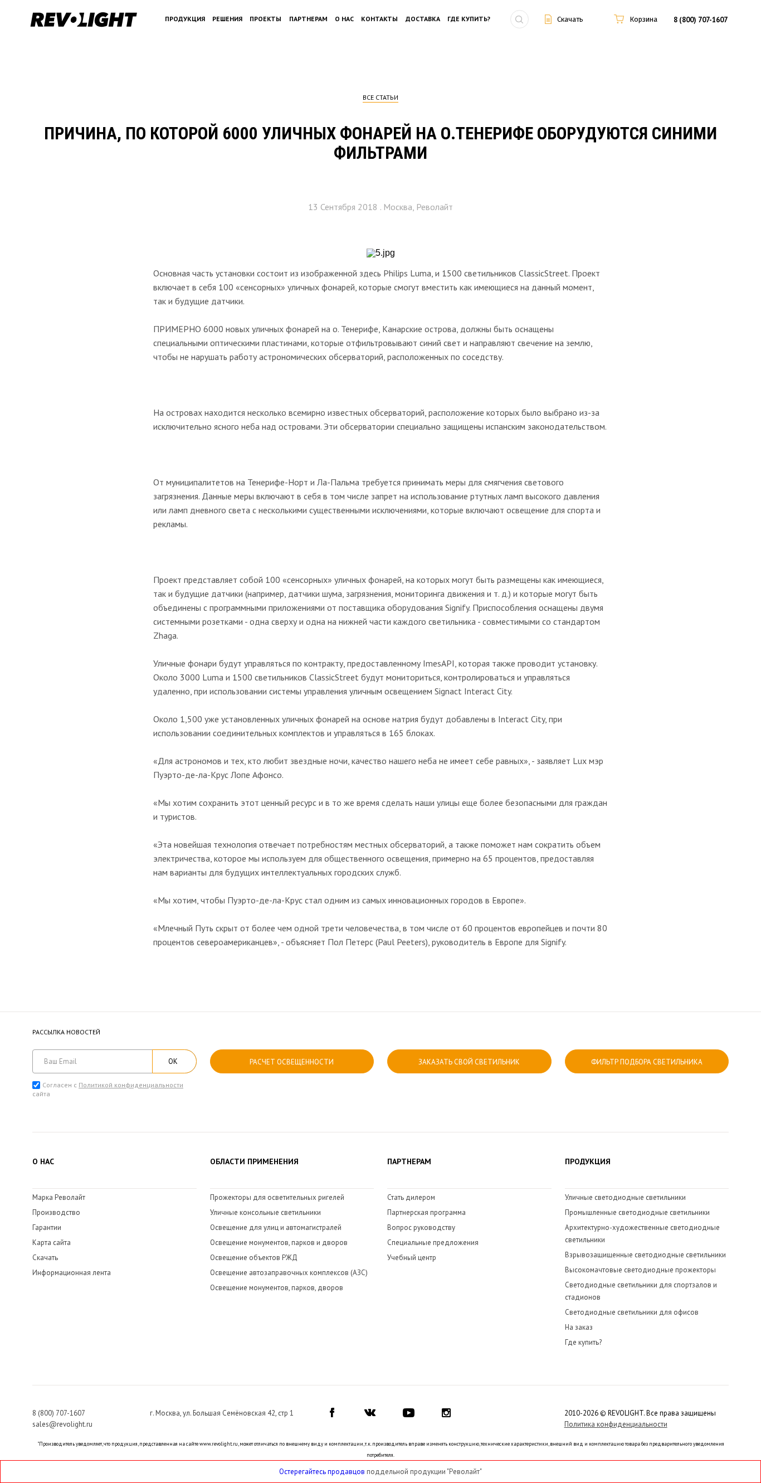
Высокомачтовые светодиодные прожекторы (640, 1270)
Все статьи (380, 97)
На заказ (579, 1327)
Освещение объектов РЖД (253, 1257)
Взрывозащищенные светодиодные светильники (645, 1255)
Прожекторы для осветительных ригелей (277, 1197)
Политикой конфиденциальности (131, 1085)
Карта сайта (51, 1242)
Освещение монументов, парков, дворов (276, 1287)
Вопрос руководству (421, 1227)
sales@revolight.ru (62, 1424)
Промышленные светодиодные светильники (637, 1212)
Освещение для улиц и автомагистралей (276, 1227)
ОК (173, 1061)
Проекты (265, 19)
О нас (344, 19)
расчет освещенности (292, 1062)
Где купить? (468, 19)
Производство (56, 1212)
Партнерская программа (426, 1212)
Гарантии (46, 1227)
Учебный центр (411, 1257)
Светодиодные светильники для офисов (632, 1312)
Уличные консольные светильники (265, 1212)
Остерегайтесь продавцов (322, 1471)
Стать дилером (411, 1197)
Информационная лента (71, 1272)
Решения (227, 19)
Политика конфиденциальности (615, 1424)
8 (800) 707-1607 (701, 20)
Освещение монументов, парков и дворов (279, 1242)
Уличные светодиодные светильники (625, 1197)
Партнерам (308, 19)
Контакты (379, 19)
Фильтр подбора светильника (647, 1062)
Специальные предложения (433, 1242)
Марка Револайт (58, 1197)
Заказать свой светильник (469, 1062)
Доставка (423, 19)
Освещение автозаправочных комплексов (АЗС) (289, 1272)
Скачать (45, 1257)
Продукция (185, 19)
